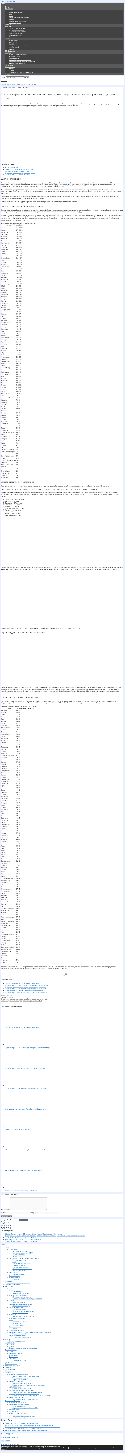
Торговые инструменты (20, 1378)
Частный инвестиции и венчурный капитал (27, 1299)
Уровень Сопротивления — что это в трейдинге (21, 1241)
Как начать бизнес (18, 1274)
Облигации (12, 19)
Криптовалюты (10, 67)
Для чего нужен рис (11, 167)
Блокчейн (11, 70)
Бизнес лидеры (13, 42)
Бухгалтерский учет (19, 1260)
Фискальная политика (15, 35)
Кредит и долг (13, 1355)
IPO (10, 10)
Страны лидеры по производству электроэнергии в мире (24, 990)
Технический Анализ (15, 56)
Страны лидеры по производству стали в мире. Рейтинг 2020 (25, 988)
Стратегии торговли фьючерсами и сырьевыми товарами (31, 1395)
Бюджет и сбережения (16, 1353)
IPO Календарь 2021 (7, 1434)
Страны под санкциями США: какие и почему (20, 1237)
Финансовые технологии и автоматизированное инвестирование (30, 1332)
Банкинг (11, 1351)
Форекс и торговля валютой (17, 63)
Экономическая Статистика (17, 28)
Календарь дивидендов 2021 (10, 1444)
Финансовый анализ (19, 1270)
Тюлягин (4, 81)
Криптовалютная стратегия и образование (21, 72)
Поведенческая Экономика (16, 33)
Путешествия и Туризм (12, 1365)
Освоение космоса (11, 1364)
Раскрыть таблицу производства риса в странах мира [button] (18, 224)
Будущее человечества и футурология (17, 1283)
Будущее (7, 74)
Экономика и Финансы (12, 1401)
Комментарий (5, 1209)
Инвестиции (9, 9)
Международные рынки (20, 1321)
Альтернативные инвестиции (17, 21)
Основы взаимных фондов (21, 1306)
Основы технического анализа (22, 1383)
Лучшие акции (17, 1292)
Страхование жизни (19, 1360)
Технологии (9, 65)
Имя (2, 1213)
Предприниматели (18, 1255)
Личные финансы (11, 1350)
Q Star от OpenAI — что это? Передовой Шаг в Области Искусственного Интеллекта (33, 1234)
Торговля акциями (14, 58)
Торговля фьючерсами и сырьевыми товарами (22, 61)
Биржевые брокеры (18, 1302)
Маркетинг (12, 49)
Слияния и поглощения (20, 1265)
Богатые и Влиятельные (20, 1251)
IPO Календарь (10, 51)
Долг (14, 1262)
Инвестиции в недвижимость (22, 1297)
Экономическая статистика (10, 1437)
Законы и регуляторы (15, 23)
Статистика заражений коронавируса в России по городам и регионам (24, 999)
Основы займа (13, 1357)
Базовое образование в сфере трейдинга (25, 1376)
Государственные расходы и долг (23, 1417)
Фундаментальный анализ (17, 1336)
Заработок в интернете (12, 1284)
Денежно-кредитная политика (17, 31)
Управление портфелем (16, 1330)
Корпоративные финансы (21, 1263)
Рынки (10, 14)
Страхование (13, 1358)
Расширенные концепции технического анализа (28, 1385)
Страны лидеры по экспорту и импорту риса (20, 173)
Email (31, 1213)
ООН (80, 212)
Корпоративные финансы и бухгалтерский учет (22, 46)
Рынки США (16, 1323)
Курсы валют (5, 1441)
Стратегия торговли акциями (22, 1388)
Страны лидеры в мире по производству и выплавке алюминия (26, 992)
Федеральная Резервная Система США (25, 1408)
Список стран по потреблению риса (17, 171)
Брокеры (11, 1300)
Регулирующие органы (20, 1313)
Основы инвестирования (16, 12)
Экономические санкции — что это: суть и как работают (24, 1239)
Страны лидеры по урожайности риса (17, 174)
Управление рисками (19, 1380)
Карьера (7, 1339)
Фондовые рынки (18, 1325)
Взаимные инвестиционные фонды (19, 17)
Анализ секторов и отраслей (21, 1337)
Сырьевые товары (15, 1327)
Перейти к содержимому (9, 1)
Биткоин (11, 68)
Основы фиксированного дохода (23, 1316)
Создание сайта (10, 1369)
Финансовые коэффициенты (22, 1269)
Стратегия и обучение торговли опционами (27, 1392)
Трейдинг (8, 53)
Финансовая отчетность (20, 1267)
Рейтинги (8, 24)
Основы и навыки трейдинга (17, 54)
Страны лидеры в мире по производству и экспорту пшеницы (25, 987)
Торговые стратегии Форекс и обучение (25, 1399)
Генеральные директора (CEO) (22, 1253)
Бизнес (7, 39)
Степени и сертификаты (17, 1341)
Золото (14, 1328)
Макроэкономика (14, 37)
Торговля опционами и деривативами (20, 60)
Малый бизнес (13, 44)
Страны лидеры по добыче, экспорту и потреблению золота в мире (27, 985)
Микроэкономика (14, 1411)
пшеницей (63, 185)
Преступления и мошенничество (23, 1311)
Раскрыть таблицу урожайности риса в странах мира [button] (18, 706)
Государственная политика (16, 30)
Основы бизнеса (13, 40)
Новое (7, 7)
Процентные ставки (19, 1406)
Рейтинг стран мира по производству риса (19, 169)
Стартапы (15, 1279)
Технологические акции (20, 1293)
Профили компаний (14, 47)
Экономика (8, 26)
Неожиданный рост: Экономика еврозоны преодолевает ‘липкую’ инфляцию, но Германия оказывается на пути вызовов (45, 1236)
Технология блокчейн (19, 1334)
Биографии (8, 1281)
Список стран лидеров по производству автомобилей (22, 983)
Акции (11, 16)
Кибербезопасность (18, 1309)
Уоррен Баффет (17, 1256)
